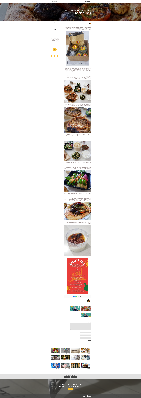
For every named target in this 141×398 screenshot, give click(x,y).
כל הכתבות (53, 1)
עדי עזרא (87, 23)
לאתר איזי (76, 396)
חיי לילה (68, 361)
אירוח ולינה (78, 361)
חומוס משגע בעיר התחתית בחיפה (86, 311)
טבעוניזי (58, 353)
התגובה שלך (89, 322)
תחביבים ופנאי (57, 361)
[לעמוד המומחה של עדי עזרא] (89, 23)
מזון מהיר (88, 368)
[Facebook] (73, 296)
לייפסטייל (88, 361)
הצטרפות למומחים (57, 1)
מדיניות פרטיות (59, 396)
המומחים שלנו (67, 396)
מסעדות (88, 353)
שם (90, 331)
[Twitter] (75, 296)
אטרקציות (58, 368)
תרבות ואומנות (67, 368)
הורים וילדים (68, 353)
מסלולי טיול (78, 353)
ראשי (61, 1)
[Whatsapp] (76, 296)
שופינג (79, 368)
